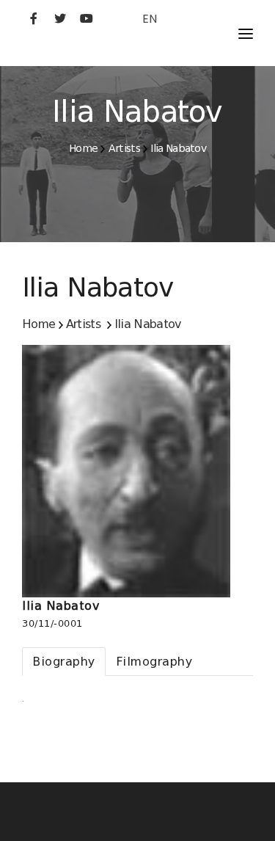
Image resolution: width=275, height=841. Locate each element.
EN (149, 18)
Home (83, 148)
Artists (124, 148)
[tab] (64, 661)
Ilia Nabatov (178, 148)
